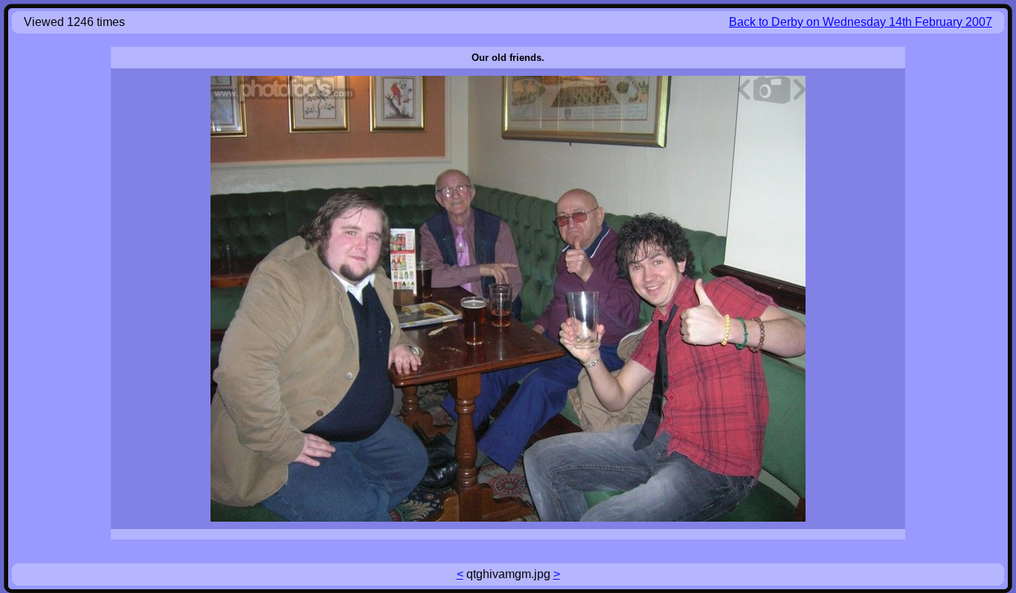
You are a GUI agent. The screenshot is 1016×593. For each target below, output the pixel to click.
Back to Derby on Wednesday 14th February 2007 (860, 22)
